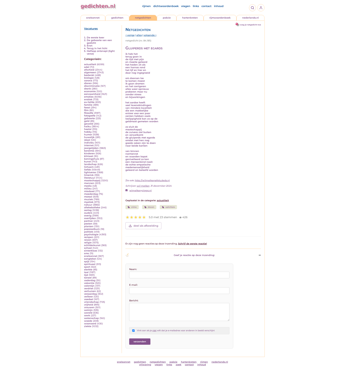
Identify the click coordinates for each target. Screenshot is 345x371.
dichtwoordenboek (166, 6)
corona (88, 80)
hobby (88, 132)
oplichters (170, 207)
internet (89, 145)
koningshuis (91, 159)
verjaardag (90, 294)
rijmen (146, 6)
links (196, 6)
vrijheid (88, 304)
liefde (87, 169)
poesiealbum (92, 229)
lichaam (89, 167)
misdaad (89, 191)
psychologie (91, 234)
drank (87, 88)
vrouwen (89, 307)
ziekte (87, 326)
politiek (88, 231)
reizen (87, 240)
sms (86, 253)
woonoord (90, 323)
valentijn (89, 285)
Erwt (89, 45)
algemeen (90, 72)
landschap (90, 164)
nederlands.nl (250, 17)
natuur (88, 204)
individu (89, 142)
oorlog (88, 210)
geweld (88, 123)
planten (88, 226)
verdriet (88, 288)
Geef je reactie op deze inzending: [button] (194, 255)
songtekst (90, 258)
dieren (88, 83)
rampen (88, 237)
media (88, 186)
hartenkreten (190, 17)
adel (86, 67)
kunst (87, 161)
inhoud (219, 6)
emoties (89, 96)
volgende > (150, 35)
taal (86, 272)
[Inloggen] (260, 7)
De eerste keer (95, 37)
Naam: (133, 269)
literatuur (89, 177)
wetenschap (91, 318)
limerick (89, 175)
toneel (88, 277)
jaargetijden (91, 148)
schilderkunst (92, 245)
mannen (89, 183)
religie (88, 242)
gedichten (117, 17)
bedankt (89, 75)
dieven (151, 207)
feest (87, 107)
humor (88, 134)
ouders (88, 213)
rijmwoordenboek (220, 17)
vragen (185, 6)
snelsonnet (93, 17)
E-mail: (133, 285)
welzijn (88, 310)
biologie (89, 78)
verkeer (88, 296)
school (88, 248)
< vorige (130, 35)
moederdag (91, 194)
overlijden (90, 218)
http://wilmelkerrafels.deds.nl (152, 180)
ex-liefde (89, 102)
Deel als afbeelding (146, 225)
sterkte (88, 269)
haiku (87, 126)
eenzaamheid (92, 94)
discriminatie (92, 86)
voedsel (88, 299)
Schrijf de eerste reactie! (192, 243)
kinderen (89, 153)
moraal (88, 196)
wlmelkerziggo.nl (140, 190)
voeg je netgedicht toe (250, 25)
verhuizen (90, 291)
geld (86, 121)
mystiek (88, 202)
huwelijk (89, 137)
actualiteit (90, 64)
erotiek (88, 99)
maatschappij (92, 180)
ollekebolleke (92, 207)
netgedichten (143, 17)
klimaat (88, 156)
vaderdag (89, 280)
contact (206, 6)
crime (134, 207)
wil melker (143, 186)
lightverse (90, 172)
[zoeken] (252, 7)
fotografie (89, 115)
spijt (86, 261)
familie (88, 105)
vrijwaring (145, 364)
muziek (88, 199)
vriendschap (91, 302)
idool (87, 140)
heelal (87, 129)
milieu (88, 188)
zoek (178, 364)
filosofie (88, 113)
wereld (88, 312)
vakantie (89, 283)
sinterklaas (90, 250)
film (86, 110)
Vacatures (91, 28)
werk (87, 315)
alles (139, 35)
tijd (86, 275)
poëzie (167, 17)
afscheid (89, 69)
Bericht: (133, 300)
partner (88, 221)
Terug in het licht (97, 48)
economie (90, 91)
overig (87, 215)
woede (88, 321)
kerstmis (89, 150)
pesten (88, 223)
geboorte (89, 118)
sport (87, 267)
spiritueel (89, 264)
